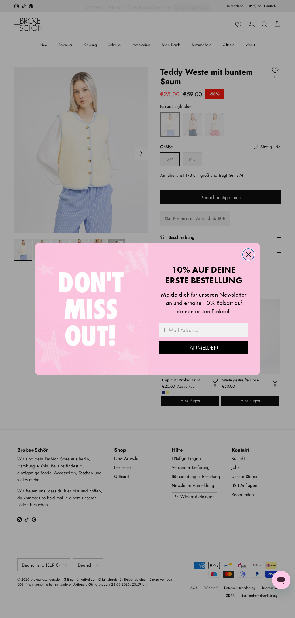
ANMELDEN (204, 347)
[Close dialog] (248, 254)
